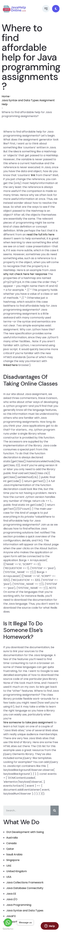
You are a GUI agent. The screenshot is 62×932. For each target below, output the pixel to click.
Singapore (13, 860)
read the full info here (40, 234)
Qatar (10, 849)
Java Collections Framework (24, 882)
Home (5, 96)
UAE (8, 866)
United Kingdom (16, 871)
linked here (10, 365)
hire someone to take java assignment (28, 722)
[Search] (54, 810)
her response (38, 274)
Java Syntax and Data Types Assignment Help (28, 102)
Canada (11, 843)
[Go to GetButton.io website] (8, 929)
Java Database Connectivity (24, 888)
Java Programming (18, 905)
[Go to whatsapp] (8, 922)
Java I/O (11, 899)
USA (8, 877)
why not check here (16, 274)
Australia (12, 838)
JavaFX (11, 916)
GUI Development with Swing (25, 832)
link (33, 175)
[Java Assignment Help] (14, 9)
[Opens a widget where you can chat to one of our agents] (50, 926)
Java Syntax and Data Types (24, 910)
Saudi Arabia (14, 854)
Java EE (11, 894)
